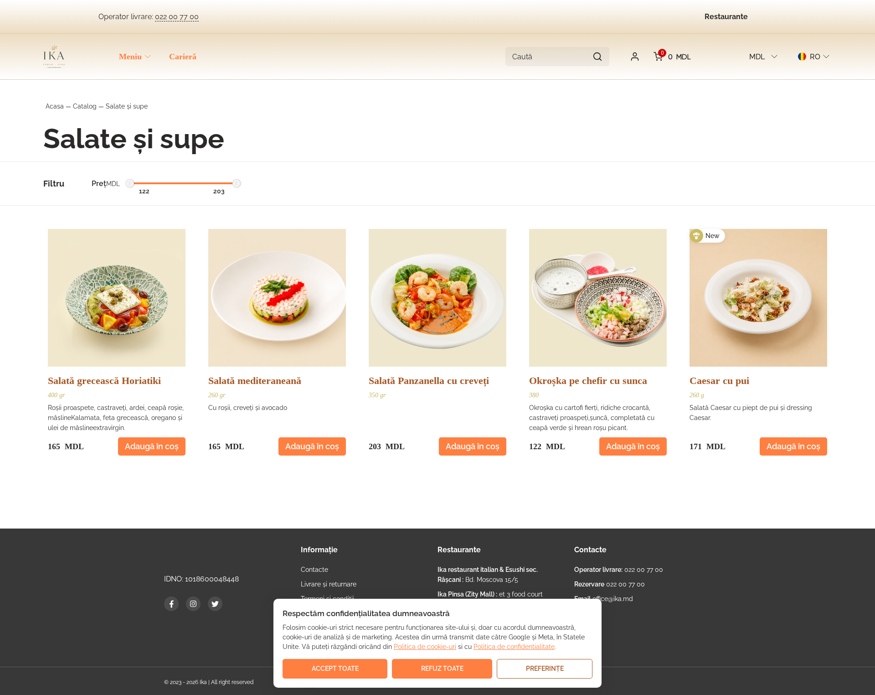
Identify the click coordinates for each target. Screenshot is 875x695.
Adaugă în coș (152, 446)
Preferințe (545, 668)
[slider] (130, 185)
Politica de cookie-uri (425, 646)
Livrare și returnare (328, 584)
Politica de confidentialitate (514, 646)
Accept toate (335, 668)
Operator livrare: (148, 16)
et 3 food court (490, 594)
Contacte (314, 569)
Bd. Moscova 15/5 (488, 574)
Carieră (182, 56)
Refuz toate (442, 668)
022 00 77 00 (618, 569)
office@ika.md (603, 598)
